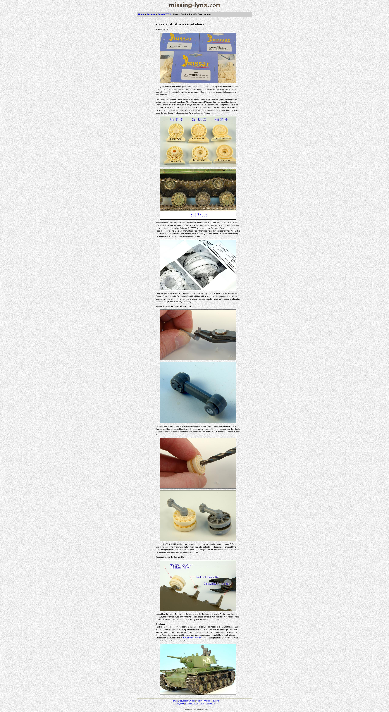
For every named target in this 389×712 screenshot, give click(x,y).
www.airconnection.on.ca (193, 638)
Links (202, 704)
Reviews (151, 14)
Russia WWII (164, 14)
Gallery (199, 701)
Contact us (210, 704)
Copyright (180, 704)
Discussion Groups (186, 701)
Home (141, 14)
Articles (207, 701)
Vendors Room (191, 704)
